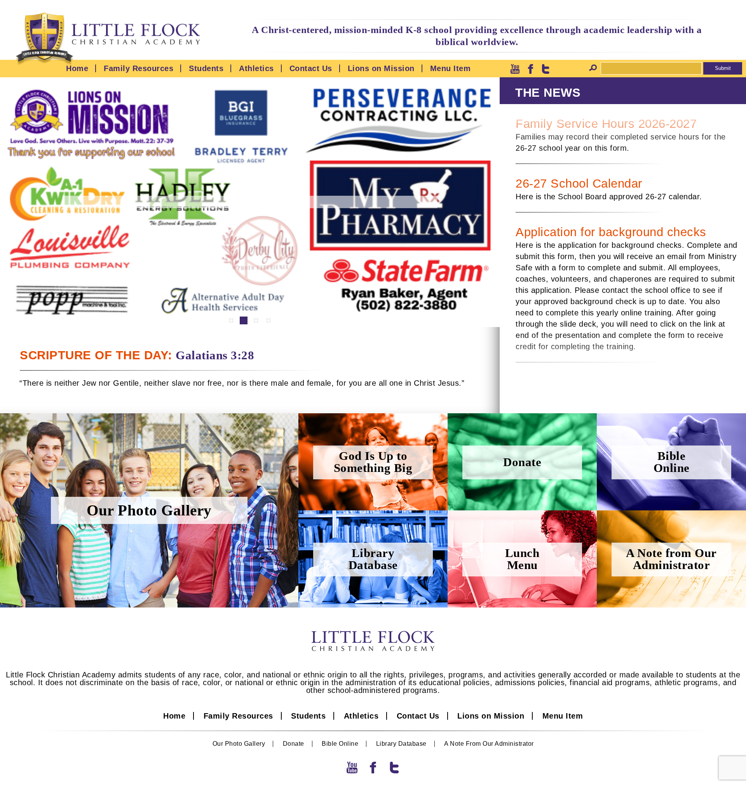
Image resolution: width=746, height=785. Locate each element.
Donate (293, 744)
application (577, 245)
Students (206, 68)
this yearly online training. (628, 312)
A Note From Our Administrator (489, 744)
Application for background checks (611, 232)
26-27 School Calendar (579, 183)
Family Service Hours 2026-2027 (606, 124)
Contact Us (310, 68)
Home (77, 68)
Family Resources (138, 68)
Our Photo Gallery (239, 744)
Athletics (256, 68)
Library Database (401, 744)
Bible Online (340, 744)
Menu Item (450, 68)
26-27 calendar (672, 196)
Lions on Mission (381, 68)
